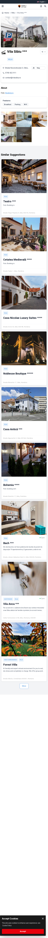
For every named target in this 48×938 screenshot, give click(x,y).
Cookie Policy (7, 925)
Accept (23, 931)
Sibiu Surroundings (10, 659)
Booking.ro (9, 93)
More (24, 686)
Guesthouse (8, 599)
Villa (13, 13)
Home (6, 13)
